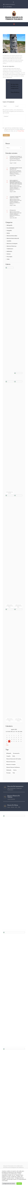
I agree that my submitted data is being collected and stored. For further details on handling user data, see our (14, 129)
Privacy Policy (21, 131)
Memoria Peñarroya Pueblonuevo (14, 173)
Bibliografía (9, 225)
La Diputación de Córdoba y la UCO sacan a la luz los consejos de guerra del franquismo (16, 157)
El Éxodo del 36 (13, 210)
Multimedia (9, 251)
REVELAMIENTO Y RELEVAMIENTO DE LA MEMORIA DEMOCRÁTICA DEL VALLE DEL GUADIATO (16, 182)
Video (8, 259)
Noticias (19, 160)
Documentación (13, 160)
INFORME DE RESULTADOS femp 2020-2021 (16, 168)
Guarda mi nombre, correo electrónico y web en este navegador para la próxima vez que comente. (13, 111)
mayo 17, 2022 (13, 163)
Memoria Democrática (15, 185)
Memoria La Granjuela (12, 243)
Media (8, 233)
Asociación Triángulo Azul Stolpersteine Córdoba (15, 197)
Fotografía (9, 230)
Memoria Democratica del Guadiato (15, 171)
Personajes (9, 256)
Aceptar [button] (19, 1183)
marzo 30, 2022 (13, 217)
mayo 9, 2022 (13, 175)
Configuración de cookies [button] (9, 1183)
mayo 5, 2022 (13, 191)
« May (7, 745)
